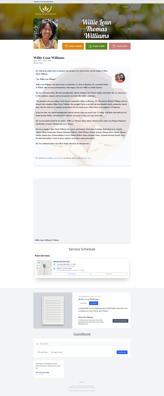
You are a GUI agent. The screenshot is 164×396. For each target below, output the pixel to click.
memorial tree (58, 158)
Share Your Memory (120, 321)
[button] (44, 266)
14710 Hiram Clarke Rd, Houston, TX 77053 (70, 270)
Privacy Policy (76, 387)
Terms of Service (87, 387)
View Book (83, 303)
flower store (87, 158)
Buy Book (94, 303)
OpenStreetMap (84, 390)
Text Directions (72, 274)
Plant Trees (109, 274)
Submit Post (122, 352)
